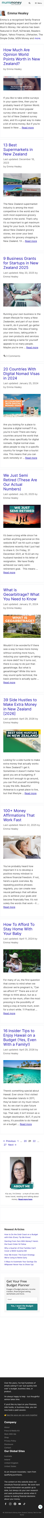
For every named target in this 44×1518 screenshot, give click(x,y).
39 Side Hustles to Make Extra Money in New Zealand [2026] (20, 707)
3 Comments (13, 356)
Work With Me (10, 1434)
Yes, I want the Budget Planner (22, 1306)
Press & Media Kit (12, 1431)
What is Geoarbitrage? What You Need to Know (21, 594)
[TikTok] (24, 1504)
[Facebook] (5, 1504)
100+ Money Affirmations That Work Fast (19, 815)
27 (5, 1144)
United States (10, 1466)
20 (25, 1141)
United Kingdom (11, 1463)
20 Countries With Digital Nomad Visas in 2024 (21, 373)
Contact (7, 1448)
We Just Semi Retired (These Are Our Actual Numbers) (20, 482)
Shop (6, 1437)
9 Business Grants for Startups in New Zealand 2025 (20, 263)
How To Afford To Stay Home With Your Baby (18, 929)
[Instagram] (10, 1504)
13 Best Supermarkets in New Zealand (18, 149)
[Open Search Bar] (29, 3)
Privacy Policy (10, 1441)
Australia (8, 1456)
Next (12, 1144)
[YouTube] (19, 1504)
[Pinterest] (15, 1504)
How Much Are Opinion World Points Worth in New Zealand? (21, 57)
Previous (9, 1141)
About (7, 1427)
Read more (28, 127)
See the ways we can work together (22, 1415)
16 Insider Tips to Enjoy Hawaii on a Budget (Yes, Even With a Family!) (19, 1037)
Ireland (7, 1460)
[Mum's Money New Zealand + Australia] (11, 3)
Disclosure (8, 1444)
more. (38, 38)
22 (34, 1141)
